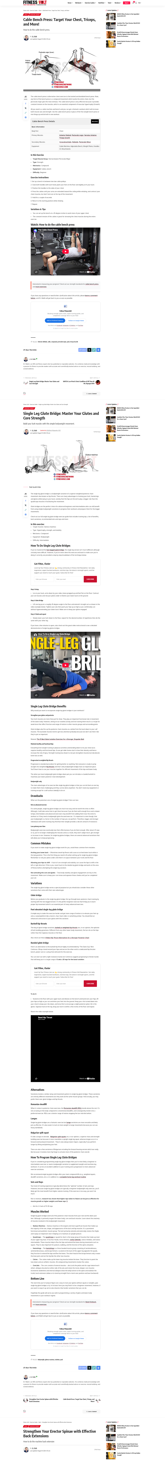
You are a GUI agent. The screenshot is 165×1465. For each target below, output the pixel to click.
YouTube (80, 325)
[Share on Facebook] (25, 103)
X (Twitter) (72, 325)
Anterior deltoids (42, 342)
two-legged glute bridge (55, 550)
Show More (95, 121)
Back (25, 1426)
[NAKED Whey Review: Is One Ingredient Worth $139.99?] (111, 16)
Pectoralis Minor (85, 142)
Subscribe (90, 579)
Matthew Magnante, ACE (54, 430)
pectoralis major (61, 342)
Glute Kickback (90, 1302)
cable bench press (91, 284)
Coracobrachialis (65, 142)
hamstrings (50, 1248)
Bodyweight (41, 1359)
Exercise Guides (35, 14)
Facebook (59, 325)
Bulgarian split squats (58, 1137)
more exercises (41, 287)
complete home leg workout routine (73, 1177)
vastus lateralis (75, 1240)
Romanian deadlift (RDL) (73, 1108)
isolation (57, 1359)
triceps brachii (74, 342)
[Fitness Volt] (35, 3)
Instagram (66, 325)
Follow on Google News (76, 320)
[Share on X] (25, 108)
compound (54, 342)
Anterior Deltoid (65, 135)
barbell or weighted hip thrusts (66, 928)
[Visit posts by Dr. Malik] (25, 359)
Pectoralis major (78, 135)
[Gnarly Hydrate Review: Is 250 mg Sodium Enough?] (111, 43)
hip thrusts (50, 767)
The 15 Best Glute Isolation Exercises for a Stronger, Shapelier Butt (60, 739)
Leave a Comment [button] (92, 393)
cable (49, 342)
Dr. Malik (34, 36)
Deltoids (75, 142)
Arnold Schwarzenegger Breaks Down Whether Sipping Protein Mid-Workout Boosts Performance (127, 34)
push (68, 342)
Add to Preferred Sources (55, 320)
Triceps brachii (64, 138)
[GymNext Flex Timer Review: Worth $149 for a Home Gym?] (111, 25)
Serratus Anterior (90, 135)
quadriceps (50, 1237)
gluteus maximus (49, 1359)
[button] (126, 2)
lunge (69, 1122)
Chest (26, 14)
